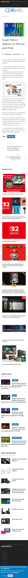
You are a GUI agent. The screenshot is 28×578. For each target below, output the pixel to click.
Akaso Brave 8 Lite (17, 519)
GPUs (14, 395)
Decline (10, 575)
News (5, 553)
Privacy (6, 564)
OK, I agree (4, 575)
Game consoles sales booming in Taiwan (11, 364)
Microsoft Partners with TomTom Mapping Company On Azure (14, 148)
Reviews (6, 555)
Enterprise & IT (17, 438)
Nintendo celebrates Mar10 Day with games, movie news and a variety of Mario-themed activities (13, 265)
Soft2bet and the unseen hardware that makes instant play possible (19, 490)
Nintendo (11, 136)
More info (16, 572)
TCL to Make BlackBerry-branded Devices (13, 158)
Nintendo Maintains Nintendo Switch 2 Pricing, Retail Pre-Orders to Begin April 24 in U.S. (13, 217)
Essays (5, 557)
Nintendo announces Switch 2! (9, 241)
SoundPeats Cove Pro (18, 509)
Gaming (15, 380)
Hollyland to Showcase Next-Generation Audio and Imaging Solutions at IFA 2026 (13, 429)
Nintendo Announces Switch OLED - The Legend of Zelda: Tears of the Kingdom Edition (13, 316)
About (5, 559)
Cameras (15, 424)
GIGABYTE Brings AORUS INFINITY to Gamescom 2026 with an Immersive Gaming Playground (13, 400)
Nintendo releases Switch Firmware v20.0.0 (12, 194)
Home (5, 552)
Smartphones (7, 54)
